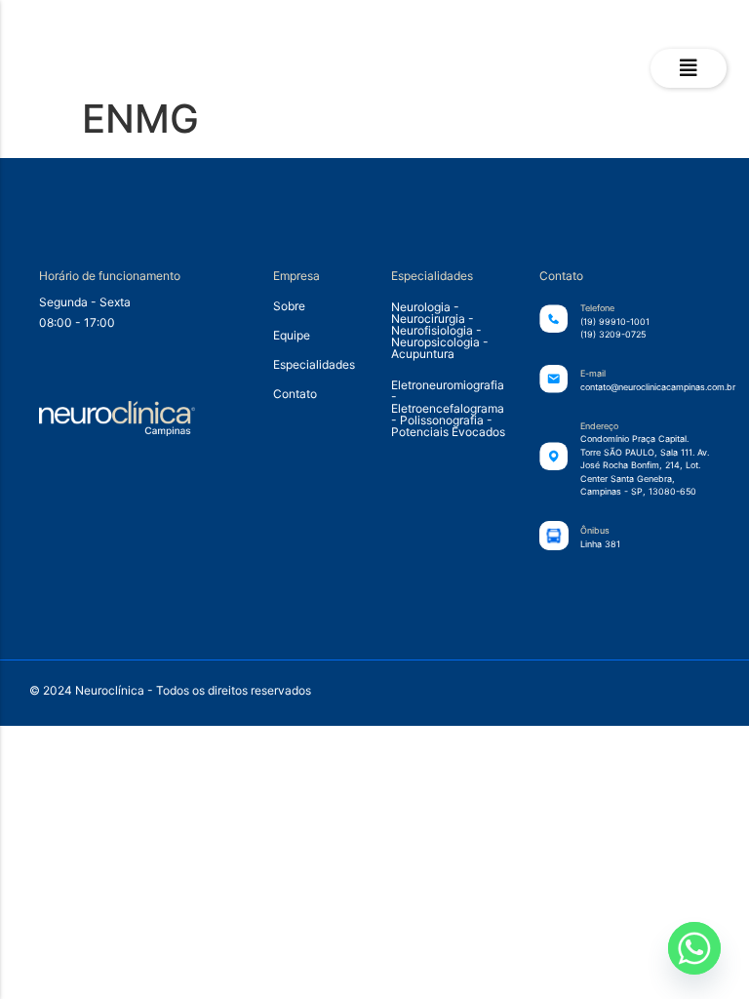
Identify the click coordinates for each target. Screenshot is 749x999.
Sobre (289, 306)
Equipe (291, 335)
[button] (688, 68)
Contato (295, 393)
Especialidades (312, 364)
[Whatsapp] (694, 948)
